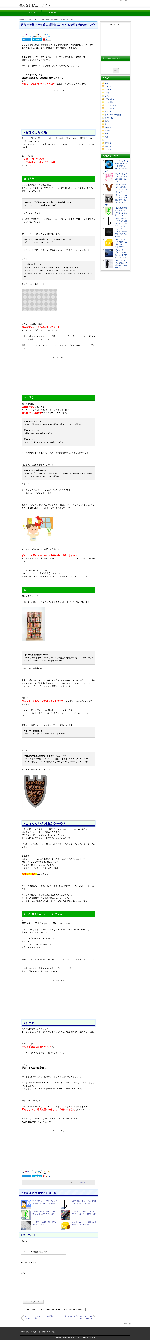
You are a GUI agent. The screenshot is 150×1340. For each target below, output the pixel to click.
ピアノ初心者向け (111, 105)
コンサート (109, 89)
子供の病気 (109, 118)
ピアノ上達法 (109, 102)
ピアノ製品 (109, 112)
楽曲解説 (108, 127)
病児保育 (108, 130)
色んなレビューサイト (35, 5)
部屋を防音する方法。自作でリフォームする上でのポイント (77, 1317)
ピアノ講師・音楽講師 (113, 115)
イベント (108, 83)
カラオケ (108, 86)
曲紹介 (107, 121)
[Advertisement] (58, 108)
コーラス (108, 93)
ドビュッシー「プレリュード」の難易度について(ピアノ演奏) (39, 1317)
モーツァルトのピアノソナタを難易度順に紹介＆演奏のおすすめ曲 (116, 200)
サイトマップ (30, 12)
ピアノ (77, 1182)
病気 (106, 134)
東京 (106, 124)
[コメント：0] (90, 1182)
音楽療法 (108, 149)
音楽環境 (82, 1182)
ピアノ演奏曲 (109, 108)
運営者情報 (52, 12)
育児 (106, 137)
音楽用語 (108, 146)
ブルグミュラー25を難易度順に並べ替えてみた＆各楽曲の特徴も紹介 (116, 166)
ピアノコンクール (111, 99)
